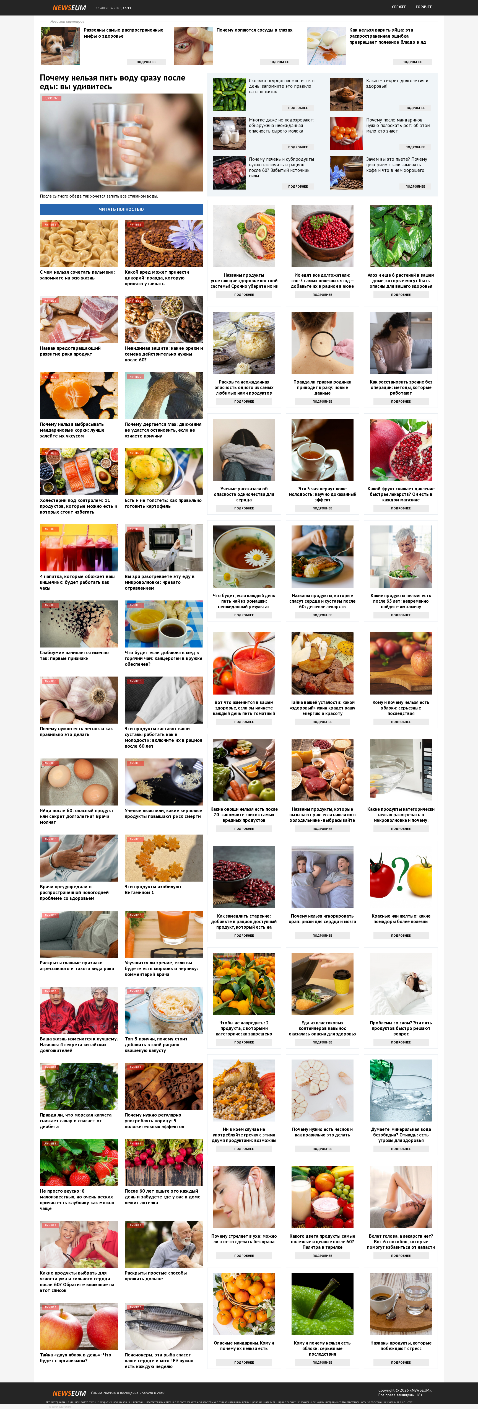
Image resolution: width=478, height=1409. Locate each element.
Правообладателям (58, 1406)
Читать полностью (121, 209)
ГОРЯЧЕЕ (424, 6)
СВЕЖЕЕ (399, 6)
